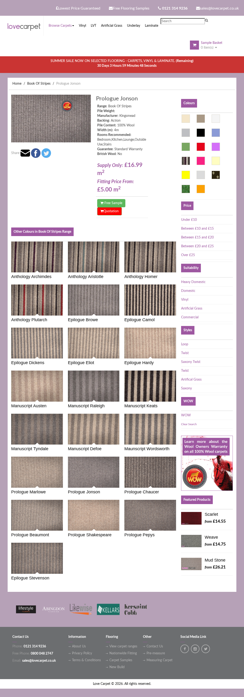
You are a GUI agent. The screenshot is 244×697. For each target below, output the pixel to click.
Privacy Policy (82, 653)
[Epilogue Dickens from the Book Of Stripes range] (61, 353)
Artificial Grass (191, 308)
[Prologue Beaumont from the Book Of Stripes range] (61, 526)
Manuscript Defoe (85, 448)
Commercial (189, 317)
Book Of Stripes (39, 83)
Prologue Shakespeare (90, 534)
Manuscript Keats (141, 405)
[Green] (186, 147)
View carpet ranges (123, 646)
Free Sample (112, 203)
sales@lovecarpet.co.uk (219, 8)
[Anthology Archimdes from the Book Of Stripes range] (61, 267)
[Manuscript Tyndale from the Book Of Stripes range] (61, 440)
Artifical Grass (191, 379)
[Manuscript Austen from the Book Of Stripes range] (61, 396)
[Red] (201, 147)
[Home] (25, 26)
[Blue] (216, 133)
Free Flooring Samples (131, 8)
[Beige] (186, 118)
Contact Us (155, 646)
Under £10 (189, 220)
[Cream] (216, 161)
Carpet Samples (120, 660)
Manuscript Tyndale (29, 448)
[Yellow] (186, 175)
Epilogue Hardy (139, 362)
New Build (117, 667)
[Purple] (216, 147)
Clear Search (189, 424)
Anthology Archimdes (31, 276)
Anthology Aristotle (85, 276)
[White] (216, 118)
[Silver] (201, 175)
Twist (185, 353)
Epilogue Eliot (81, 362)
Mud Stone (215, 560)
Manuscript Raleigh (86, 405)
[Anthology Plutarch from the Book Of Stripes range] (61, 310)
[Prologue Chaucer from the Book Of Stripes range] (174, 482)
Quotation (111, 211)
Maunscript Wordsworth (146, 448)
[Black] (201, 133)
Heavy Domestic (193, 282)
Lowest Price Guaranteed (79, 8)
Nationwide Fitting (123, 653)
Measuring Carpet (160, 660)
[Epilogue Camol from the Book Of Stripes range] (174, 310)
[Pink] (201, 161)
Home (16, 83)
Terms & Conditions (86, 660)
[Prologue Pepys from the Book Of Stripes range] (174, 526)
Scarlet (211, 514)
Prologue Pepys (139, 534)
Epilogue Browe (83, 319)
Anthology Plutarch (29, 319)
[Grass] (186, 189)
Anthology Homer (141, 276)
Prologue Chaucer (141, 492)
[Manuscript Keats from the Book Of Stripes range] (174, 396)
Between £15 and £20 (197, 237)
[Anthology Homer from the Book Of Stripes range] (174, 267)
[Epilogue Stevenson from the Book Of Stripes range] (61, 569)
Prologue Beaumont (30, 534)
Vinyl (184, 299)
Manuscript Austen (28, 405)
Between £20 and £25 (197, 246)
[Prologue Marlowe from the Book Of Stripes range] (61, 482)
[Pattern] (216, 175)
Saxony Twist (190, 362)
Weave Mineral (212, 538)
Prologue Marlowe (28, 492)
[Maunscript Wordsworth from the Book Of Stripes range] (174, 440)
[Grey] (186, 133)
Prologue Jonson (68, 83)
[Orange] (201, 189)
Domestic (188, 291)
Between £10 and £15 (197, 228)
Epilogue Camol (139, 319)
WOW (186, 415)
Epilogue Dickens (27, 362)
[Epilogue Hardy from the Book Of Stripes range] (174, 353)
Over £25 (188, 255)
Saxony (186, 388)
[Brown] (201, 118)
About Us (79, 646)
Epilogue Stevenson (30, 578)
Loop (184, 344)
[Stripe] (186, 161)
